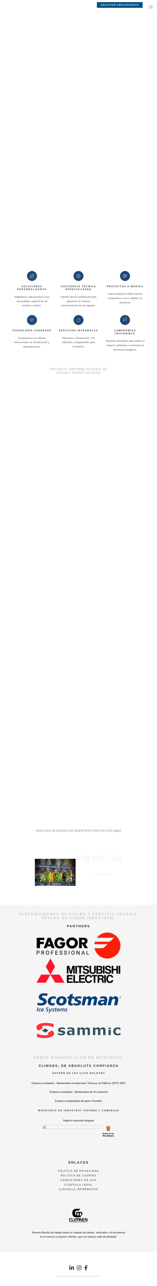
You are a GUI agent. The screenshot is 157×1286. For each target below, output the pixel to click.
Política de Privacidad (78, 1171)
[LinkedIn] (71, 1269)
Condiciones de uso (78, 1180)
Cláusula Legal (78, 1184)
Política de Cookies (78, 1175)
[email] (86, 1269)
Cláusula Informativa (78, 1189)
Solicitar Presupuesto (120, 5)
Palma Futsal (103, 874)
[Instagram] (79, 1269)
